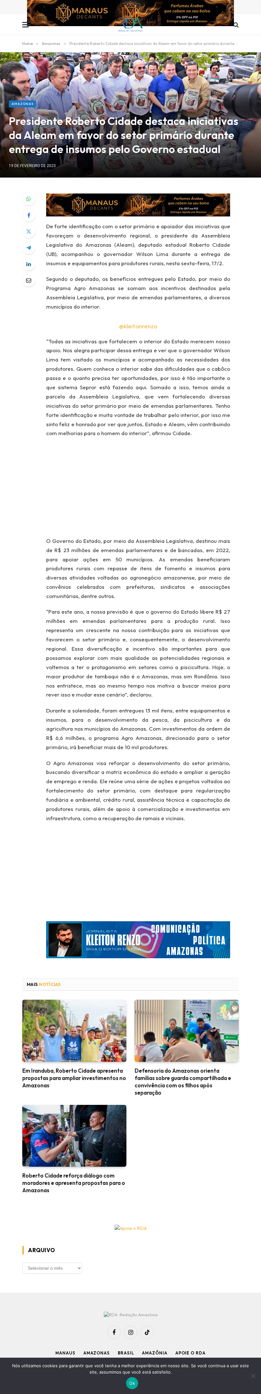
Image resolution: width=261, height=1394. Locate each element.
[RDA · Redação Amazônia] (130, 24)
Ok (132, 1383)
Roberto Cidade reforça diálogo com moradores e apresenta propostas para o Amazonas (73, 1182)
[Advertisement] (146, 489)
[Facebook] (28, 215)
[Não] (253, 1376)
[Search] (235, 25)
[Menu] (26, 25)
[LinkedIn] (28, 264)
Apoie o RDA (190, 1352)
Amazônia (154, 1352)
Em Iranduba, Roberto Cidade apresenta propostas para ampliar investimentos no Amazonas (74, 1078)
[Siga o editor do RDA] (138, 941)
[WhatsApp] (28, 199)
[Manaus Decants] (130, 14)
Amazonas (22, 104)
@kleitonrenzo (138, 326)
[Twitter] (28, 231)
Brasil (126, 1352)
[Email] (28, 280)
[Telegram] (28, 247)
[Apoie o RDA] (130, 1228)
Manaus (65, 1352)
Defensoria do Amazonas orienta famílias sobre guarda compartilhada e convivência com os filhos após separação (183, 1081)
